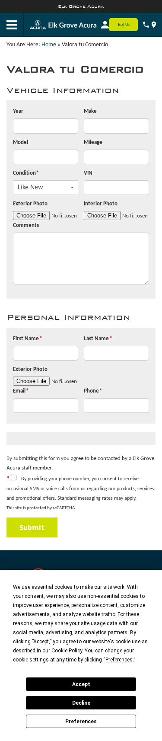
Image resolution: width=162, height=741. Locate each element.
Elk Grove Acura (81, 6)
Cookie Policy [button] (66, 651)
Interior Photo (101, 204)
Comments (26, 225)
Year (18, 111)
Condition (26, 173)
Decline (81, 703)
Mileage (93, 142)
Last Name (98, 339)
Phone (93, 391)
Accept (81, 684)
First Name (27, 339)
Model (20, 142)
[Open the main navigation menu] (12, 25)
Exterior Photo (30, 204)
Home (48, 45)
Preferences (81, 722)
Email (21, 391)
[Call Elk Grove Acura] (146, 25)
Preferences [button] (119, 660)
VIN (88, 173)
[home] (72, 25)
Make (90, 111)
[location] (154, 25)
